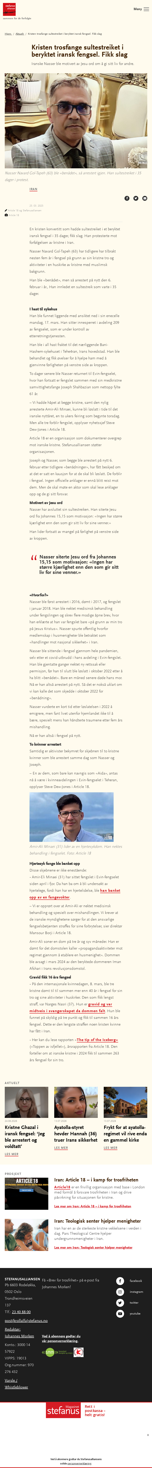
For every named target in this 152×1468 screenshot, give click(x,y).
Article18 (62, 1187)
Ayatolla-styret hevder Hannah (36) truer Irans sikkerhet (75, 1134)
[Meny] (146, 9)
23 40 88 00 (21, 1312)
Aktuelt (20, 34)
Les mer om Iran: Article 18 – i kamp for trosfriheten (92, 1206)
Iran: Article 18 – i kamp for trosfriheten (96, 1180)
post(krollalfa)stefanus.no (26, 1321)
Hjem (8, 34)
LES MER (11, 1154)
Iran (33, 189)
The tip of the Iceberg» (97, 1040)
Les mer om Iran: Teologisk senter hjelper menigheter (93, 1248)
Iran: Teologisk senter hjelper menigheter (97, 1221)
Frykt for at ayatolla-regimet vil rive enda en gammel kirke (125, 1134)
